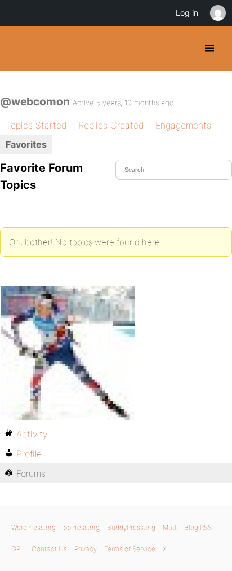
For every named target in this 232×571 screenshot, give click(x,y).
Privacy (85, 549)
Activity (31, 434)
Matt (170, 527)
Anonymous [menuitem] (217, 13)
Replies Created (111, 125)
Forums (31, 473)
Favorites (26, 144)
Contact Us (49, 549)
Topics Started (36, 125)
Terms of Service (129, 549)
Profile (29, 453)
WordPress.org (33, 527)
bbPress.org (81, 527)
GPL (17, 549)
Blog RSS (198, 527)
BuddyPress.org (18, 48)
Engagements (183, 125)
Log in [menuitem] (187, 12)
